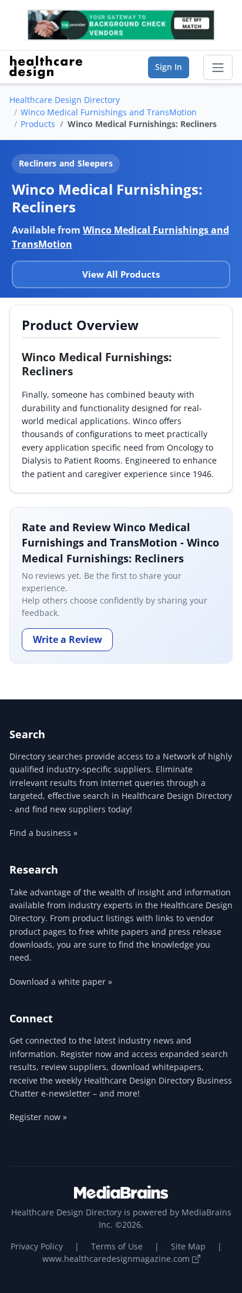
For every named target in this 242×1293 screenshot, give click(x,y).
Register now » (38, 1116)
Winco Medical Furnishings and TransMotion (109, 112)
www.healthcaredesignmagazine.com (117, 1258)
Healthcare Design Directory (64, 99)
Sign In (168, 66)
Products (38, 123)
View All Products (121, 274)
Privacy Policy (37, 1246)
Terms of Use (117, 1246)
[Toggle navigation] (218, 68)
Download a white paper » (60, 981)
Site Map (188, 1246)
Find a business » (43, 832)
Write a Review (67, 639)
